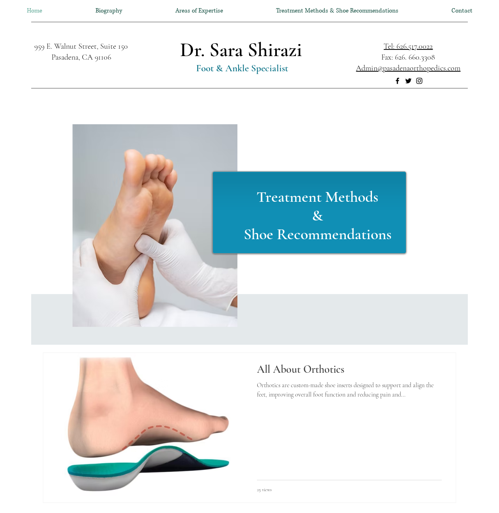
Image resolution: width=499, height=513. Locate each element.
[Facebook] (397, 81)
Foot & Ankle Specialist (241, 68)
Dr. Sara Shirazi (241, 50)
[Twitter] (408, 81)
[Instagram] (419, 81)
